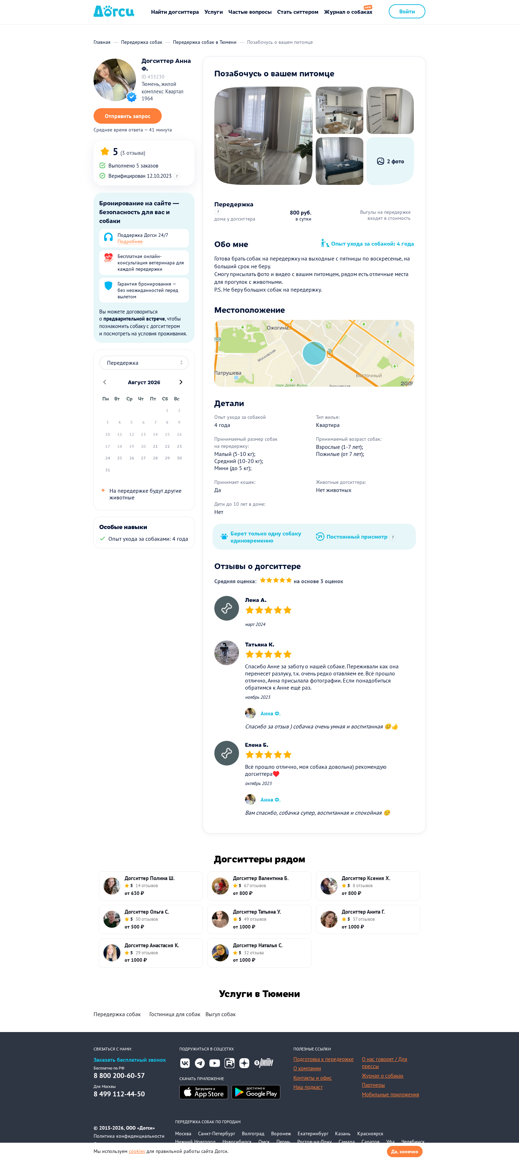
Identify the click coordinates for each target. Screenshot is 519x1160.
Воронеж (281, 1133)
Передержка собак (117, 1014)
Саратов (371, 1141)
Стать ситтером (297, 11)
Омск (264, 1141)
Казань (343, 1133)
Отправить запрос (127, 115)
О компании (307, 1068)
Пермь (283, 1141)
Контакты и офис (312, 1077)
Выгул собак (220, 1014)
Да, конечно (404, 1151)
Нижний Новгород (195, 1141)
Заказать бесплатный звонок (130, 1059)
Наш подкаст (308, 1087)
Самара (347, 1141)
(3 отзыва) (132, 152)
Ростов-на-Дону (314, 1141)
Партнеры (373, 1085)
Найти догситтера (175, 11)
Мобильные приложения (390, 1094)
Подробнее (130, 241)
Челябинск (413, 1141)
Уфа (390, 1141)
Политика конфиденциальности (129, 1136)
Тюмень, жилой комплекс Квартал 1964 (163, 91)
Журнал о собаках (348, 11)
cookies (137, 1151)
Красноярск (370, 1133)
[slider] (276, 580)
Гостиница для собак (175, 1014)
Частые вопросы (250, 11)
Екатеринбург (313, 1133)
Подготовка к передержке (323, 1059)
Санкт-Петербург (216, 1133)
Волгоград (253, 1133)
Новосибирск (237, 1141)
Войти (407, 11)
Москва (183, 1133)
